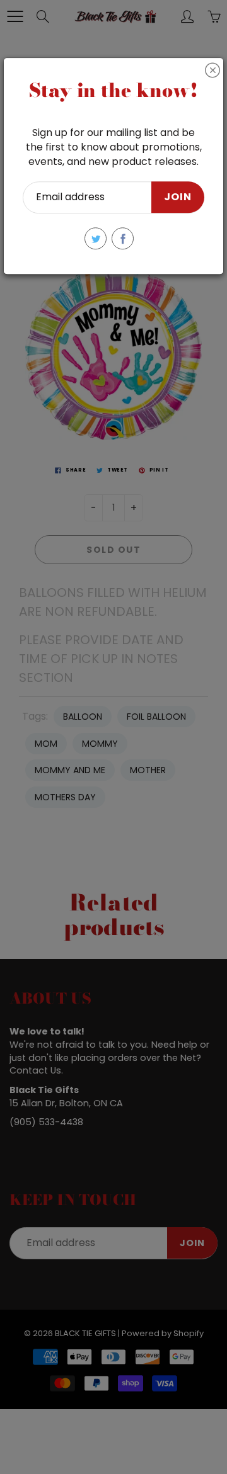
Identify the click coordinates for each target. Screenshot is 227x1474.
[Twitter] (95, 238)
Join (178, 197)
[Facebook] (123, 238)
